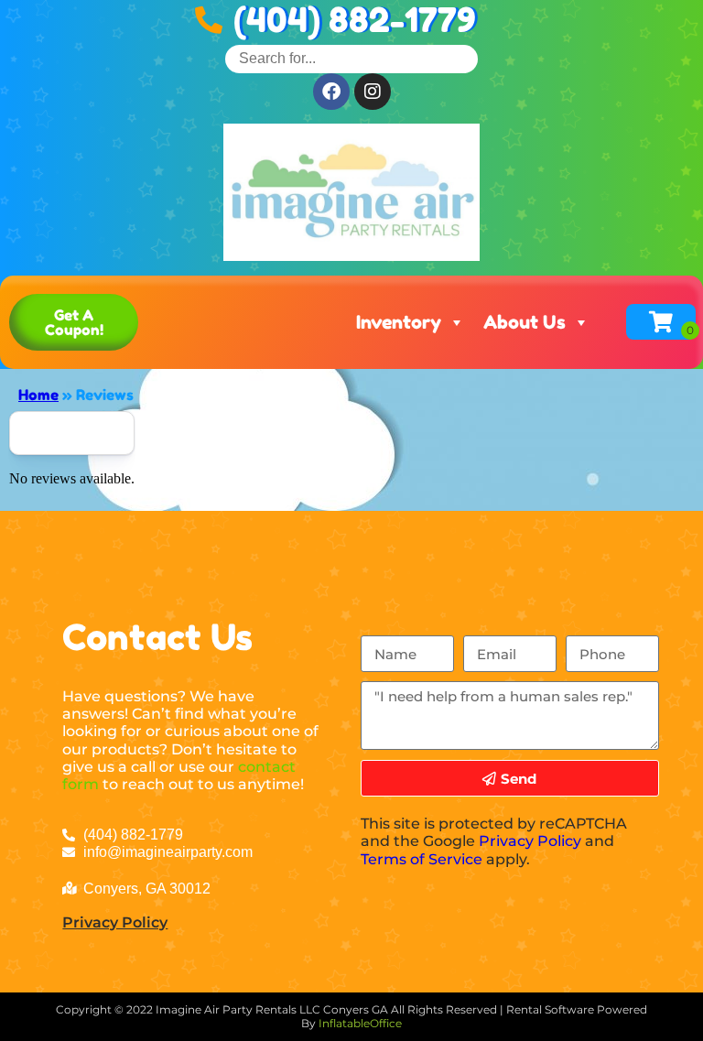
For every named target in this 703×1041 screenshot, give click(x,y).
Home (38, 394)
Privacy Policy (115, 922)
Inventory (398, 322)
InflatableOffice (360, 1023)
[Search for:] (351, 58)
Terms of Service (421, 859)
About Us (524, 322)
